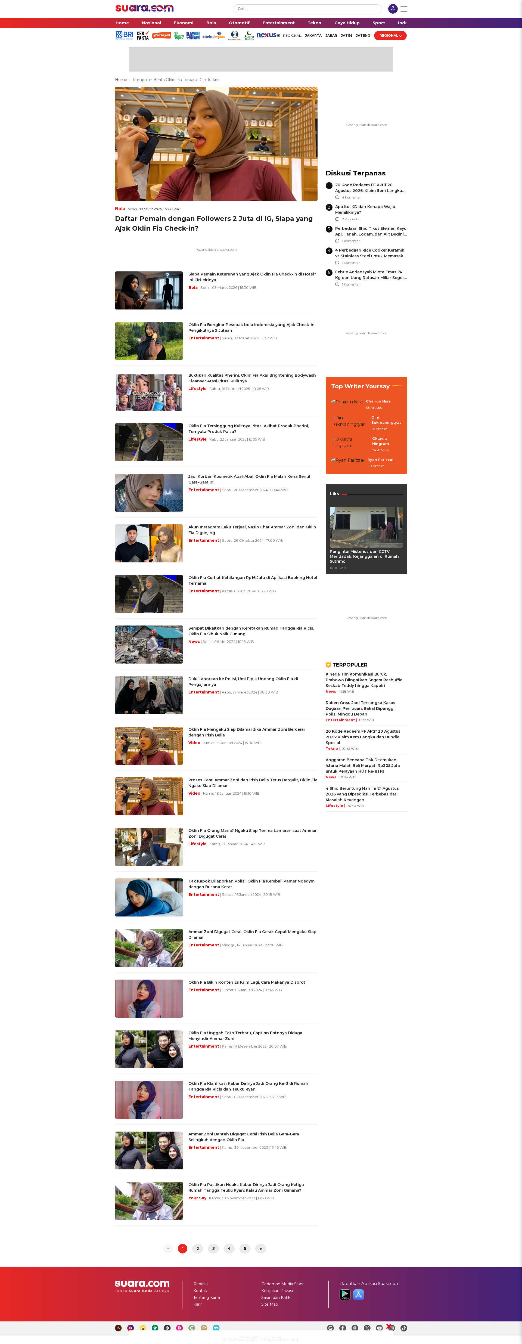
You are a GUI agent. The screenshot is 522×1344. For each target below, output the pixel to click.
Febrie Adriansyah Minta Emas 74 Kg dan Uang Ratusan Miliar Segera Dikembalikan (370, 278)
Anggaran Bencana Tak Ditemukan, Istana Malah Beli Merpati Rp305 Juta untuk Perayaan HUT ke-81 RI (363, 765)
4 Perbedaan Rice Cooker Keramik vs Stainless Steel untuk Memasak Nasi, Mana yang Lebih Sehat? (369, 256)
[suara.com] (144, 10)
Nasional (151, 22)
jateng (363, 35)
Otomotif (239, 22)
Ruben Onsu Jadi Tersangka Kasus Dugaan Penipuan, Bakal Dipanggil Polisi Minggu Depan (361, 708)
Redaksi (200, 1283)
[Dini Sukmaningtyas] (349, 423)
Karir (197, 1304)
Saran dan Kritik (275, 1297)
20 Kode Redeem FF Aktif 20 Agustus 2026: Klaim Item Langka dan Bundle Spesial (368, 190)
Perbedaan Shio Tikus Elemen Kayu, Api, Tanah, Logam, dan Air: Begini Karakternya (371, 234)
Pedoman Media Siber (282, 1283)
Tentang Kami (206, 1297)
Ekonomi (183, 22)
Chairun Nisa (378, 401)
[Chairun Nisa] (347, 405)
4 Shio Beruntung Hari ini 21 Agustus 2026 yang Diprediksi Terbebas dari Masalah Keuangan (362, 794)
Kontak (200, 1290)
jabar (331, 35)
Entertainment (279, 22)
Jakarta (313, 35)
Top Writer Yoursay (360, 386)
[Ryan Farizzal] (347, 463)
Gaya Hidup (347, 22)
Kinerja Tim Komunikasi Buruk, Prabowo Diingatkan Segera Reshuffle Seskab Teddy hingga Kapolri (364, 680)
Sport (378, 22)
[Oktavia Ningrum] (350, 444)
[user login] (393, 9)
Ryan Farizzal (380, 459)
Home (122, 22)
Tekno (314, 22)
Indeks (405, 22)
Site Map (269, 1304)
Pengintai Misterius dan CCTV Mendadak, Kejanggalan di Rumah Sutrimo (364, 556)
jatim (346, 35)
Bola (211, 22)
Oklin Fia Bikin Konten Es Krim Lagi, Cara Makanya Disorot (246, 982)
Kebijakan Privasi (277, 1290)
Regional (389, 35)
